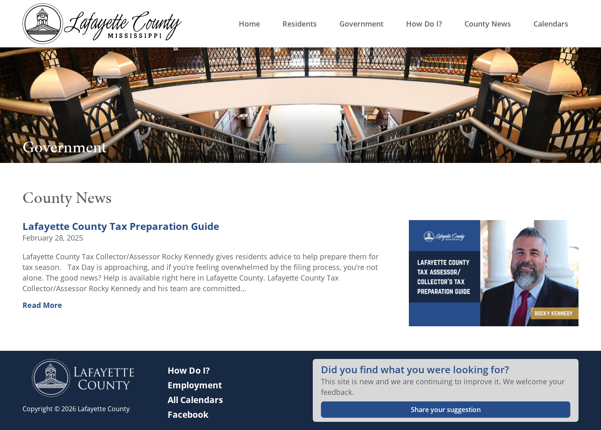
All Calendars (195, 399)
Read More (42, 305)
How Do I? (424, 24)
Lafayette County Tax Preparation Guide (120, 226)
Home (249, 24)
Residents (300, 24)
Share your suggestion (446, 409)
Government (361, 24)
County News (487, 24)
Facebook (188, 414)
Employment (195, 385)
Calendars (551, 24)
